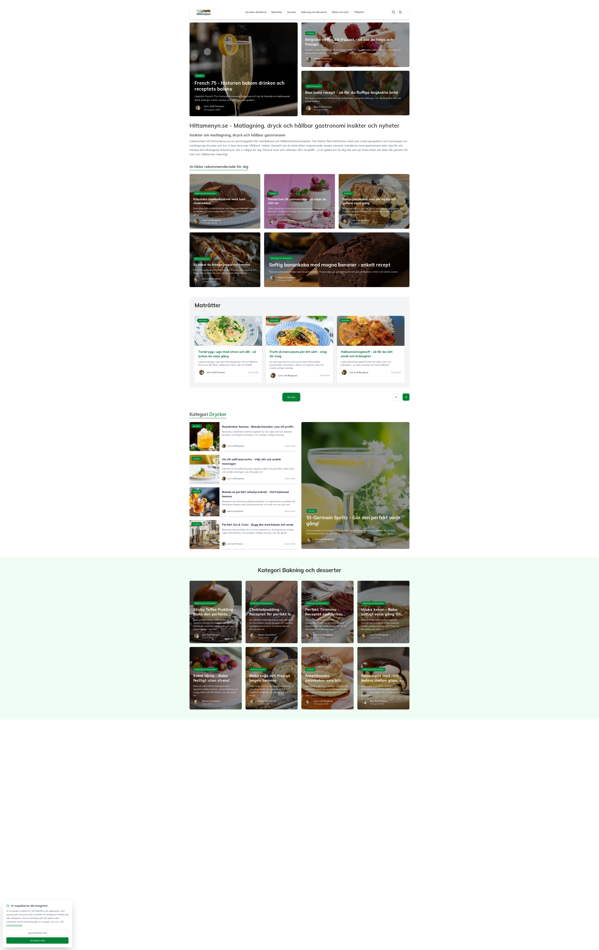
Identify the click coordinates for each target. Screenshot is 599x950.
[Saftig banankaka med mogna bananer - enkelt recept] (336, 259)
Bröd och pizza (314, 86)
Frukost (310, 33)
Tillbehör (359, 12)
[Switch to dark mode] (400, 12)
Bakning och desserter (314, 12)
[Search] (393, 12)
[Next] (406, 397)
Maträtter (276, 12)
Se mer (291, 397)
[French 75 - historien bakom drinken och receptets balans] (244, 69)
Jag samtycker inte (37, 932)
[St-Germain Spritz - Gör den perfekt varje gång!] (355, 485)
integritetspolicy (14, 925)
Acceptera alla (37, 940)
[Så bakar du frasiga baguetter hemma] (225, 259)
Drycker (291, 12)
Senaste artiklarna (255, 12)
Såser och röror (340, 12)
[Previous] (396, 397)
